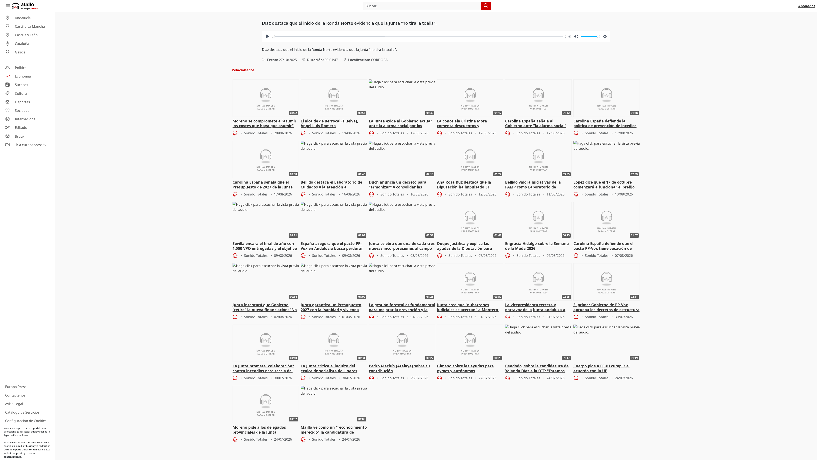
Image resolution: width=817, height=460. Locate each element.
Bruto (19, 136)
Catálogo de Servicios (22, 412)
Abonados (806, 6)
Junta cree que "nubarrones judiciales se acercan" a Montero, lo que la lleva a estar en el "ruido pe (468, 307)
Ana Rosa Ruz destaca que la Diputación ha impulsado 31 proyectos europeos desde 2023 (466, 185)
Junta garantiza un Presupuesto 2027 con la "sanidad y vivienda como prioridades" (331, 307)
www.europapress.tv (15, 428)
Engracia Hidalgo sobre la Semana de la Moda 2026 (537, 246)
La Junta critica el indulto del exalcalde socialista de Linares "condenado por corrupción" (329, 369)
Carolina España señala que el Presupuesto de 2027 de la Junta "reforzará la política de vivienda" (264, 185)
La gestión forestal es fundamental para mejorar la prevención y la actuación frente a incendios (402, 307)
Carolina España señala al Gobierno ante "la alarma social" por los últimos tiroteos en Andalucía (535, 124)
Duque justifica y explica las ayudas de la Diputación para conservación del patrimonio (464, 246)
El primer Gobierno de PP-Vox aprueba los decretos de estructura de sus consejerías (606, 307)
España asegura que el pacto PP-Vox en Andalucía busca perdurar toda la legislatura (332, 246)
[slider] (417, 36)
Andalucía (23, 18)
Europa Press (16, 386)
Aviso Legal (14, 403)
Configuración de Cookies (26, 420)
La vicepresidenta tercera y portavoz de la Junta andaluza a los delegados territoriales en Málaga (535, 307)
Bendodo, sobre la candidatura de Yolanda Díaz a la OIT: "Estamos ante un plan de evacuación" (536, 369)
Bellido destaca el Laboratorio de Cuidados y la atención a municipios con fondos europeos (331, 185)
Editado (21, 127)
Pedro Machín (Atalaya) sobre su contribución (399, 368)
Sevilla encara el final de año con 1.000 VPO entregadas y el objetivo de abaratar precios (265, 246)
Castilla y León (26, 35)
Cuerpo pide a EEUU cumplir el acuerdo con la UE (601, 368)
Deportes (22, 102)
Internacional (25, 119)
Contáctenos (15, 395)
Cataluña (22, 43)
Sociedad (22, 110)
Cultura (21, 93)
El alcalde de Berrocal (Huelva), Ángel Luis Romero (329, 123)
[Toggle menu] (7, 6)
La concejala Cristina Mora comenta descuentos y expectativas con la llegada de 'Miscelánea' (465, 124)
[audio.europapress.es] (30, 6)
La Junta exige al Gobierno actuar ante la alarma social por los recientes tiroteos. (400, 124)
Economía (23, 76)
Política (21, 67)
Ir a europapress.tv (30, 144)
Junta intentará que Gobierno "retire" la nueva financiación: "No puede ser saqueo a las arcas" (265, 307)
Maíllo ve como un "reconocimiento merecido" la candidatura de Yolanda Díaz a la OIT (334, 430)
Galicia (20, 52)
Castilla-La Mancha (30, 26)
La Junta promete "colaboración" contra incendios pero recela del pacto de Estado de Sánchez (263, 369)
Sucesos (21, 85)
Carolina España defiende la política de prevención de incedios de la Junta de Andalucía (605, 124)
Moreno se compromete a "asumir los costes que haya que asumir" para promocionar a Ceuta (264, 124)
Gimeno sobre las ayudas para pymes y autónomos (465, 368)
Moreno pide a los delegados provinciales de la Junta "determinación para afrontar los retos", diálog (264, 430)
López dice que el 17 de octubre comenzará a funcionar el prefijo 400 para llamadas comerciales (604, 185)
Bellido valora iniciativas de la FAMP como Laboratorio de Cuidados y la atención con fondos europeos (537, 185)
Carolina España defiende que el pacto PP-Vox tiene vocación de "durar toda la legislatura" (603, 246)
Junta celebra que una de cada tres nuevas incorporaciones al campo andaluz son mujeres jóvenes (402, 246)
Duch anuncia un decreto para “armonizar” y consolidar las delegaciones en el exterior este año (398, 185)
